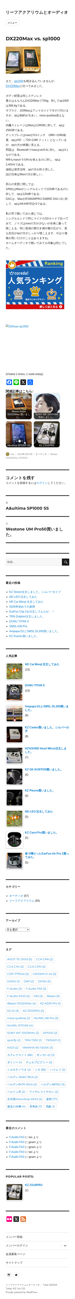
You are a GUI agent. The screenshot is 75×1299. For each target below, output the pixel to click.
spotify (14, 1040)
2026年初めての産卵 (22, 606)
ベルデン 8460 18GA (22, 1077)
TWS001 (53, 1040)
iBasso (53, 996)
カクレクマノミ (20, 1055)
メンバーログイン (17, 1245)
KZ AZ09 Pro (50, 1003)
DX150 (44, 981)
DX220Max (13, 85)
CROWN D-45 (44, 974)
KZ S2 (13, 1010)
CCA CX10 (37, 966)
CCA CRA (44, 959)
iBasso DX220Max (21, 1003)
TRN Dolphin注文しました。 (27, 616)
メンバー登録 (14, 1237)
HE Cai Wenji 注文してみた (26, 601)
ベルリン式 (16, 1091)
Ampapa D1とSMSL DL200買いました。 (34, 631)
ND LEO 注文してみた (23, 596)
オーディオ (41, 454)
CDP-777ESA (18, 974)
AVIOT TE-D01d (19, 959)
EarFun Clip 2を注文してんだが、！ (31, 611)
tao (12, 454)
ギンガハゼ (46, 1055)
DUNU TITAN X (19, 621)
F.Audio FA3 (36, 988)
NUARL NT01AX (20, 1025)
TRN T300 (33, 1040)
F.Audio (14, 988)
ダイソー (14, 1062)
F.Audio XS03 (18, 996)
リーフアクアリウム (21, 900)
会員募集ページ (15, 1254)
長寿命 (35, 1106)
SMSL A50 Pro (18, 626)
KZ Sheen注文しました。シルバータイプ (35, 591)
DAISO (13, 981)
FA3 (38, 996)
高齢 (50, 1106)
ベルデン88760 (53, 1084)
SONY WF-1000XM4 (23, 1033)
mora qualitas (18, 1018)
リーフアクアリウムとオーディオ (37, 12)
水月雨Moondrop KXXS (24, 1099)
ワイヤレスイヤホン (43, 1091)
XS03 (12, 1047)
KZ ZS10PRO (33, 1010)
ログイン (42, 482)
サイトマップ (14, 1262)
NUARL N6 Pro (46, 1018)
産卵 (51, 1099)
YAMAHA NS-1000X (37, 1047)
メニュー (12, 22)
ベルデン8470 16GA (22, 1084)
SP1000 (23, 457)
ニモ (40, 1069)
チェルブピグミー (39, 1062)
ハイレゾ (57, 1069)
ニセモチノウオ (19, 1069)
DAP (29, 981)
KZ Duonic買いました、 (24, 636)
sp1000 (18, 81)
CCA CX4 (15, 966)
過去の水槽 (16, 1106)
